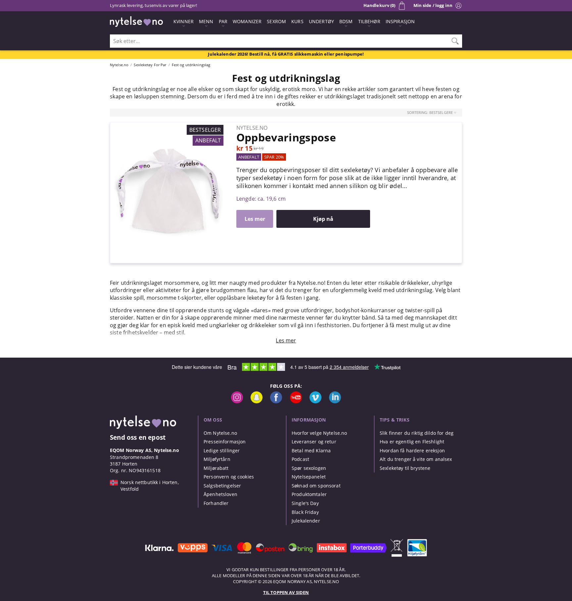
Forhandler (216, 503)
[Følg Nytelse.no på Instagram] (237, 401)
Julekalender (306, 521)
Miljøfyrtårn (217, 459)
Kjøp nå (323, 219)
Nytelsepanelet (309, 477)
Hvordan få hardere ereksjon (412, 450)
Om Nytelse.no (220, 433)
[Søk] (455, 41)
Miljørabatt (216, 468)
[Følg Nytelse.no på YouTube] (296, 401)
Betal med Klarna (311, 450)
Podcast (300, 459)
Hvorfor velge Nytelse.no (319, 433)
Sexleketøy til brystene (405, 468)
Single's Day (305, 503)
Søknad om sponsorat (316, 485)
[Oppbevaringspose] (168, 125)
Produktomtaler (309, 494)
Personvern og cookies (229, 477)
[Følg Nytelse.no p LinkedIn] (335, 401)
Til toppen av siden (286, 592)
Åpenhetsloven (220, 494)
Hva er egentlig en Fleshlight (412, 441)
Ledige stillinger (222, 450)
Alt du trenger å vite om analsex (416, 459)
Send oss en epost (138, 437)
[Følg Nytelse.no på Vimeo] (315, 401)
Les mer (255, 219)
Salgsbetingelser (222, 485)
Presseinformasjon (225, 441)
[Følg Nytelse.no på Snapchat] (256, 401)
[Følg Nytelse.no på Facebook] (276, 401)
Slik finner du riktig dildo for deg (416, 433)
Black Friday (305, 512)
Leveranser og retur (314, 441)
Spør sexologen (309, 468)
